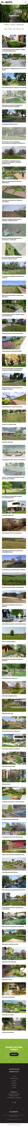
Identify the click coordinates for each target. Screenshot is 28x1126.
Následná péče (20, 24)
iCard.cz (19, 1119)
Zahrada (18, 29)
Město (5, 29)
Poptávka (14, 1054)
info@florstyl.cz (14, 1071)
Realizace (13, 24)
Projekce (6, 24)
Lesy (23, 29)
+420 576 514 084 (14, 1069)
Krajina (10, 29)
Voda (14, 29)
